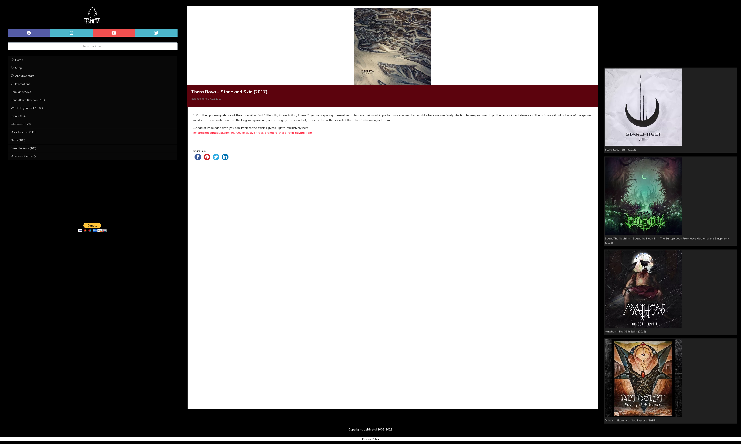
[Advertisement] (392, 194)
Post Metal (203, 141)
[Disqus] (392, 268)
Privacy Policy (370, 439)
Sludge (221, 141)
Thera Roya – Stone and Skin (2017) (229, 92)
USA (235, 141)
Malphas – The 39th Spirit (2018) (625, 331)
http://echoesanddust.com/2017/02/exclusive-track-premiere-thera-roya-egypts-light (252, 132)
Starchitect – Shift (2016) (620, 149)
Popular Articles (21, 92)
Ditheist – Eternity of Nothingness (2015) (630, 420)
